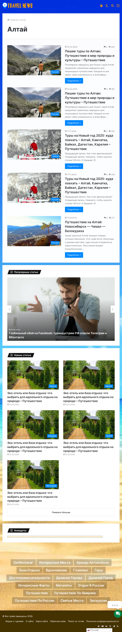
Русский (94, 630)
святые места (72, 601)
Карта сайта (42, 621)
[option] (61, 309)
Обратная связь (58, 621)
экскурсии (98, 601)
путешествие (37, 593)
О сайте (30, 621)
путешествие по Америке (75, 593)
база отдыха (29, 570)
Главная (13, 20)
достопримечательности (29, 578)
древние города (69, 578)
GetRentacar (23, 562)
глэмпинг (80, 570)
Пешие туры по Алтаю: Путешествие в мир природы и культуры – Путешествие (89, 55)
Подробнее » (74, 80)
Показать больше (61, 512)
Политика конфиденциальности (102, 621)
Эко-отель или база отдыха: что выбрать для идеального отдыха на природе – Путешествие (32, 397)
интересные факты (34, 585)
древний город (100, 578)
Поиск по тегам (76, 621)
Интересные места (54, 562)
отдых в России (91, 585)
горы (99, 570)
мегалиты (64, 585)
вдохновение (56, 570)
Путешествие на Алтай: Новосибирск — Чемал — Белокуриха (85, 226)
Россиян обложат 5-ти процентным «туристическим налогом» (54, 337)
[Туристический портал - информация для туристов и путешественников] (17, 5)
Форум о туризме (15, 621)
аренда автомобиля (93, 562)
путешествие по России (34, 601)
